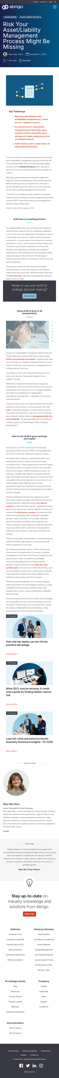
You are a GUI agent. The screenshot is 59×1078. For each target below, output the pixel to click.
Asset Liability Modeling (30, 17)
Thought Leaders (15, 1002)
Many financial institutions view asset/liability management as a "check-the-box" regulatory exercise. (32, 119)
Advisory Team (44, 970)
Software (15, 929)
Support (43, 1002)
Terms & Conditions (30, 1051)
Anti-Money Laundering (44, 939)
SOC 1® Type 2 (15, 1028)
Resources (15, 991)
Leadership (43, 991)
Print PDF (26, 60)
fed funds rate (15, 276)
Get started (29, 296)
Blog (15, 986)
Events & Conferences (15, 1012)
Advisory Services (44, 929)
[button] (29, 1059)
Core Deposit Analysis (44, 955)
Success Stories (15, 996)
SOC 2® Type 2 (15, 1033)
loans (8, 410)
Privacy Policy (13, 1051)
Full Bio (6, 831)
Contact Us (43, 2)
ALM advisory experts (26, 512)
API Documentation (15, 960)
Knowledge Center (15, 981)
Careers (35, 2)
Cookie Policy (46, 1051)
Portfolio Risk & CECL (15, 944)
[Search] (55, 2)
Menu (55, 7)
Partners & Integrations (15, 955)
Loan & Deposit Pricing (44, 960)
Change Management (44, 950)
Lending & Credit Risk (15, 939)
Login (50, 2)
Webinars (15, 1007)
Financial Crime (15, 934)
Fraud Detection (43, 944)
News (44, 996)
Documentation (15, 1023)
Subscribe (29, 914)
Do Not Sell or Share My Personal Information (29, 1059)
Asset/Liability (10, 17)
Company (44, 981)
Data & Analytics (15, 950)
